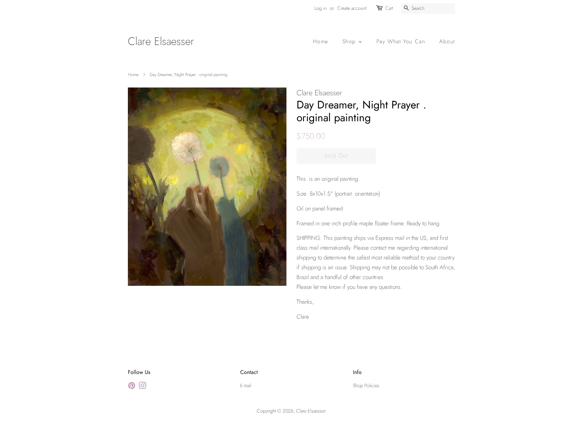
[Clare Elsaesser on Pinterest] (131, 386)
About (447, 41)
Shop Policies (366, 385)
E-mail (245, 385)
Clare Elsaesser (161, 41)
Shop (350, 41)
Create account (351, 8)
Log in (320, 8)
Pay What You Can (401, 41)
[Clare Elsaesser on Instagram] (142, 386)
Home (320, 41)
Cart (389, 8)
